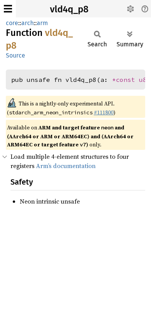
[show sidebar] (8, 8)
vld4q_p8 (69, 9)
